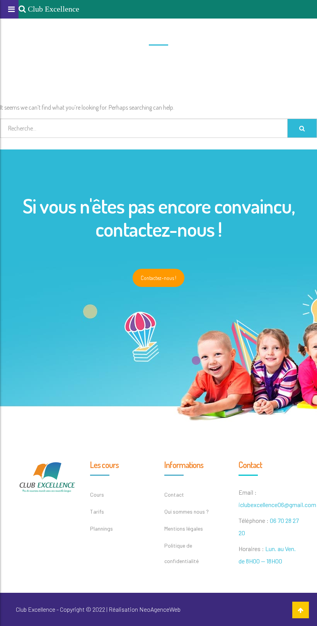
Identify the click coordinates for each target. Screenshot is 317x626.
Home (149, 59)
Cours (97, 494)
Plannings (101, 528)
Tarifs (97, 511)
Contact (174, 494)
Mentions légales (183, 528)
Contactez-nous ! (158, 278)
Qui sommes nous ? (186, 511)
